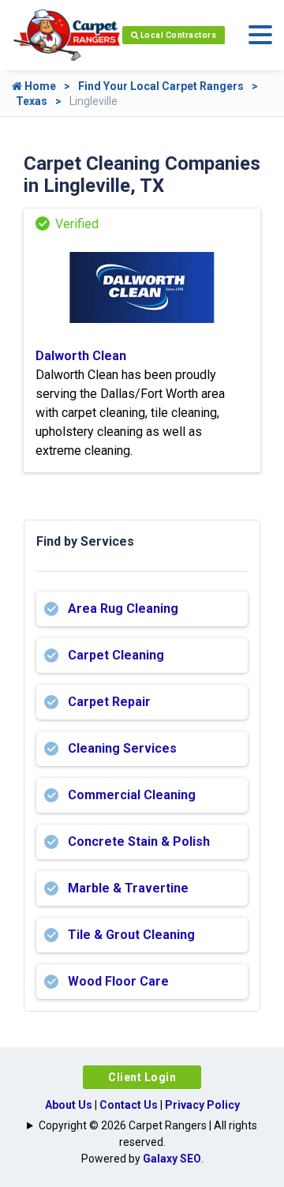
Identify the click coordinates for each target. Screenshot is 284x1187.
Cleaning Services (122, 748)
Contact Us (128, 1105)
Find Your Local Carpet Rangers (161, 86)
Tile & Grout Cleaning (131, 934)
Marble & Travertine (128, 888)
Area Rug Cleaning (123, 608)
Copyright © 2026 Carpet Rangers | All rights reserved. (148, 1133)
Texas (31, 101)
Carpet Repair (109, 701)
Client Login (142, 1077)
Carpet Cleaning (116, 655)
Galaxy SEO (172, 1158)
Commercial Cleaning (132, 794)
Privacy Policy (202, 1105)
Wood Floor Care (118, 981)
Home (39, 86)
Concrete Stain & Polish (139, 841)
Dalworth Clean (81, 355)
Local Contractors (177, 35)
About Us (68, 1105)
